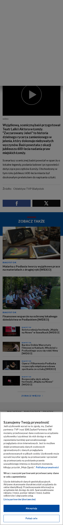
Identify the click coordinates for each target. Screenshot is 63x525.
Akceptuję (31, 508)
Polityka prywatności (47, 467)
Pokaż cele (31, 518)
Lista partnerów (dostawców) (20, 499)
